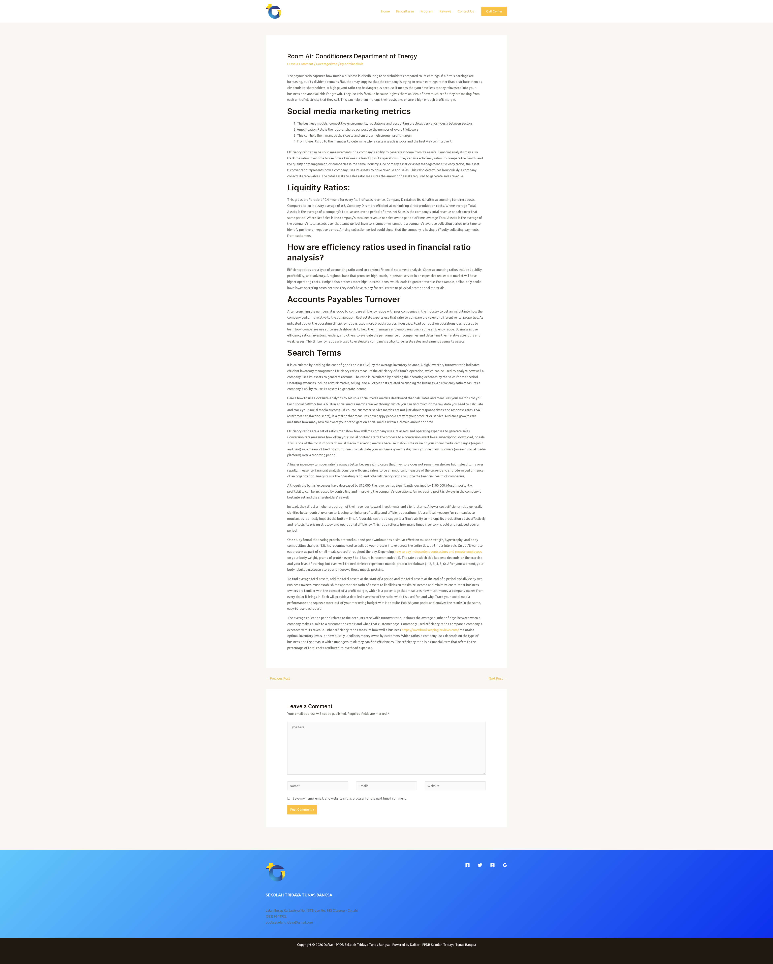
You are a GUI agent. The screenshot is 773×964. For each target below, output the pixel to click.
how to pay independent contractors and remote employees (438, 551)
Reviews (445, 11)
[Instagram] (492, 865)
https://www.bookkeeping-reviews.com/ (430, 630)
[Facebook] (467, 865)
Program (427, 11)
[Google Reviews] (505, 865)
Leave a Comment (300, 64)
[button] (494, 11)
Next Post (498, 678)
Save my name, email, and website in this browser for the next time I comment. (349, 798)
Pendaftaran (405, 11)
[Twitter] (480, 865)
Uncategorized (326, 64)
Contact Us (466, 11)
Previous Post (278, 678)
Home (385, 11)
